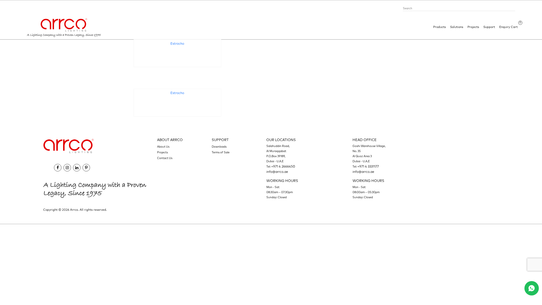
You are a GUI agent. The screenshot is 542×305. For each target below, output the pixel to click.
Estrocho (177, 43)
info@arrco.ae (277, 171)
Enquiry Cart (508, 27)
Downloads (219, 147)
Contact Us (164, 158)
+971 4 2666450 (283, 166)
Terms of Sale (221, 152)
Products (439, 27)
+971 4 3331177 (368, 166)
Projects (473, 27)
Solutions (456, 27)
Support (489, 27)
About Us (163, 147)
